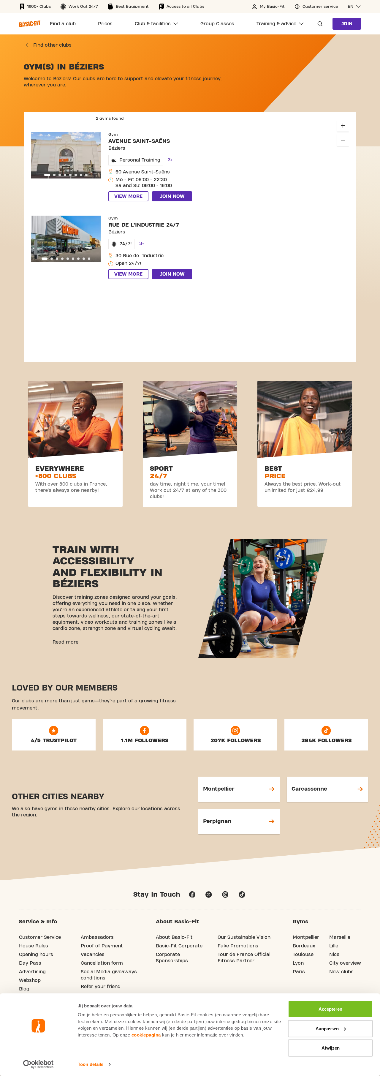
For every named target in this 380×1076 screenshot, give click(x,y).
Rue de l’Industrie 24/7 (143, 225)
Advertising (32, 971)
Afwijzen (331, 1047)
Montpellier (306, 937)
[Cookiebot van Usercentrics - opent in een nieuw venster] (38, 1064)
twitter (208, 894)
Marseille (339, 937)
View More (128, 196)
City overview (345, 963)
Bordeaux (304, 946)
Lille (333, 946)
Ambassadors (97, 937)
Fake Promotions (238, 946)
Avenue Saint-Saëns (139, 141)
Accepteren (330, 1009)
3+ (170, 159)
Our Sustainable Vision (244, 937)
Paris (299, 971)
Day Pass (30, 963)
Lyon (298, 963)
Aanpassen (327, 1028)
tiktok (242, 894)
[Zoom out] (343, 140)
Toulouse (303, 954)
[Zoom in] (343, 126)
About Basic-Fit (174, 937)
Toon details (90, 1064)
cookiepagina (146, 1034)
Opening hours (36, 954)
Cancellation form (102, 963)
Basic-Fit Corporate (179, 946)
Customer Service (40, 937)
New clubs (341, 971)
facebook (192, 894)
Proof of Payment (102, 946)
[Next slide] (93, 155)
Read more (65, 642)
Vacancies (92, 954)
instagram (225, 894)
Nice (334, 954)
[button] (354, 6)
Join (346, 23)
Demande (318, 24)
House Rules (33, 946)
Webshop (30, 980)
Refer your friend (101, 986)
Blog (24, 989)
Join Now (172, 196)
